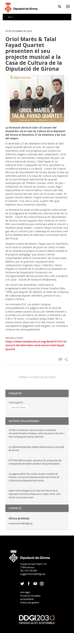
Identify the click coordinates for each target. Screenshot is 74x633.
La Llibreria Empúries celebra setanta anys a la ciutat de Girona (36, 448)
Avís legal (25, 592)
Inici (10, 17)
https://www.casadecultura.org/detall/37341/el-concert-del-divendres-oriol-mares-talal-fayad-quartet (36, 345)
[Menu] (68, 7)
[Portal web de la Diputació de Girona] (29, 555)
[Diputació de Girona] (21, 7)
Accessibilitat (27, 599)
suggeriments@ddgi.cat (32, 574)
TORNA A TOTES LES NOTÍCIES (37, 377)
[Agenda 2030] (37, 619)
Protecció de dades (30, 595)
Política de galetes (29, 602)
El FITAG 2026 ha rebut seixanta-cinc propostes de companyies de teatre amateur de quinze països (35, 462)
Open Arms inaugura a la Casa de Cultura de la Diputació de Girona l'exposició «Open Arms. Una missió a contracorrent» (34, 494)
